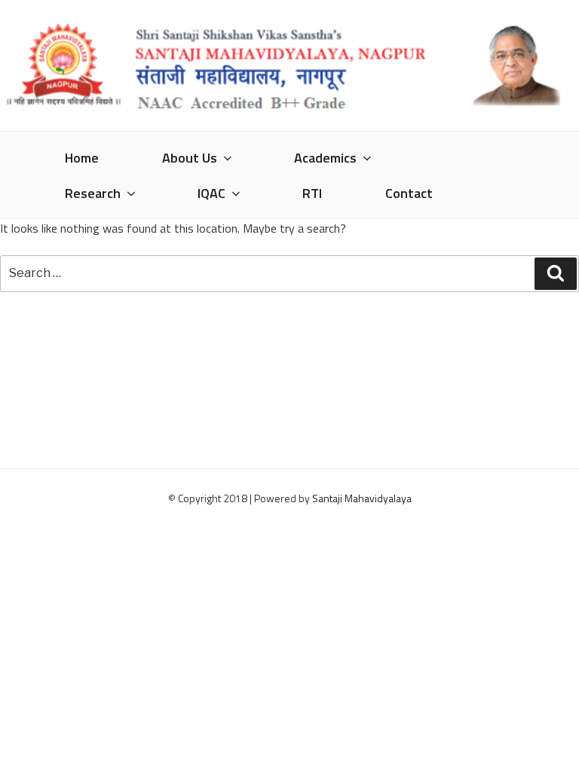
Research (93, 193)
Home (82, 158)
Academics (325, 158)
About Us (189, 158)
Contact (409, 193)
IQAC (211, 193)
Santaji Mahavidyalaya (362, 498)
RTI (312, 193)
